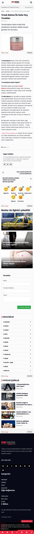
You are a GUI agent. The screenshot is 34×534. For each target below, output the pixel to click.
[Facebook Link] (4, 164)
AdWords (6, 370)
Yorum (5, 295)
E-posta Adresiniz (8, 288)
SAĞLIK (6, 350)
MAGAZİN (6, 338)
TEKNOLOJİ (7, 354)
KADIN (6, 366)
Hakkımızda (4, 496)
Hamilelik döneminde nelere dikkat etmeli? (14, 262)
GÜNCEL (6, 326)
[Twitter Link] (7, 164)
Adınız (5, 280)
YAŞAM (6, 358)
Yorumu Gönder (25, 307)
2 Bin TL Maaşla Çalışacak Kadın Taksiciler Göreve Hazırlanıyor (16, 225)
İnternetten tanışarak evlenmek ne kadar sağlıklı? (16, 243)
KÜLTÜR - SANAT (8, 362)
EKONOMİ (7, 322)
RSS (3, 501)
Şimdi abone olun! (27, 521)
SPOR (5, 334)
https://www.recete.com (10, 133)
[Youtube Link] (10, 164)
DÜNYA (6, 346)
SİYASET (6, 330)
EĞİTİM (6, 342)
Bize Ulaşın (4, 499)
